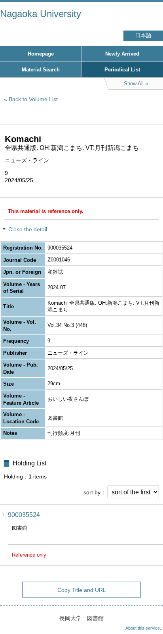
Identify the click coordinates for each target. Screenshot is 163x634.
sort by (91, 492)
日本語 (143, 35)
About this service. (143, 628)
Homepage (41, 54)
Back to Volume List (33, 99)
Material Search (41, 70)
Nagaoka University (40, 13)
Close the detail (27, 229)
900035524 (24, 514)
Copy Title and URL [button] (81, 590)
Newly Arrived (122, 54)
